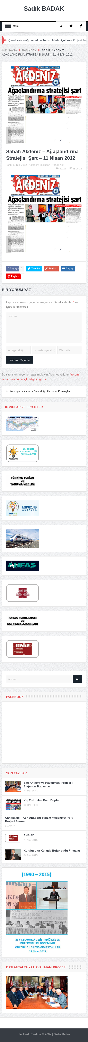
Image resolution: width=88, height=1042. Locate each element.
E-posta (77, 168)
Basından (44, 164)
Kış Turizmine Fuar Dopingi (42, 800)
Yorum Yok (58, 164)
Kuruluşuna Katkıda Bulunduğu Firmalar (52, 850)
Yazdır (63, 168)
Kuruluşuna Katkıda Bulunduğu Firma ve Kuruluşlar (39, 391)
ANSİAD (29, 835)
